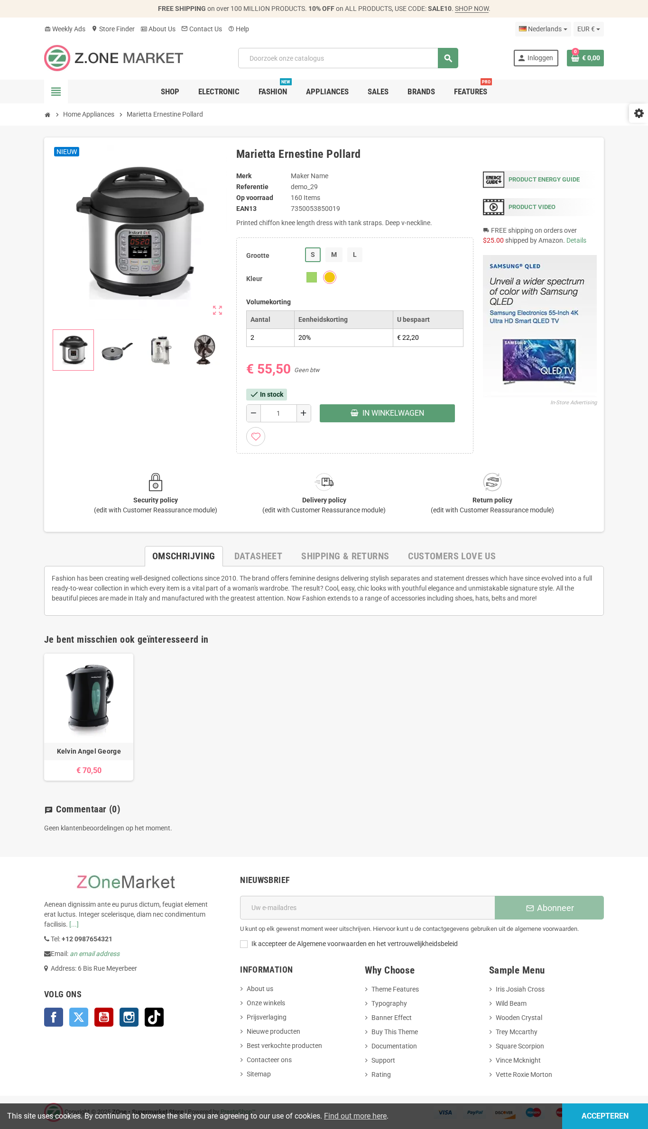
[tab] (184, 556)
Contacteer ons (269, 1060)
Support (383, 1060)
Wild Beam (511, 1003)
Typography (389, 1003)
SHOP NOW (472, 8)
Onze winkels (266, 1003)
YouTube (103, 1017)
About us (260, 988)
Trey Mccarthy (516, 1032)
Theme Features (395, 989)
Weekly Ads (64, 29)
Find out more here (355, 1115)
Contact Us (201, 29)
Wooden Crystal (519, 1017)
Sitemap (259, 1074)
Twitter (78, 1017)
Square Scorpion (520, 1046)
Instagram (129, 1017)
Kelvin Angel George (89, 751)
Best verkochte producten (284, 1045)
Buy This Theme (394, 1032)
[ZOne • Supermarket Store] (113, 57)
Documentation (394, 1046)
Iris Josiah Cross (520, 989)
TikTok (154, 1017)
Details (576, 240)
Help (238, 29)
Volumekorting (268, 302)
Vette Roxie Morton (524, 1074)
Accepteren (605, 1115)
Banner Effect (391, 1017)
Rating (381, 1074)
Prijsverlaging (267, 1017)
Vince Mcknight (518, 1060)
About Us (158, 29)
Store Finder (113, 29)
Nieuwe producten (273, 1031)
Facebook (53, 1017)
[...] (74, 924)
